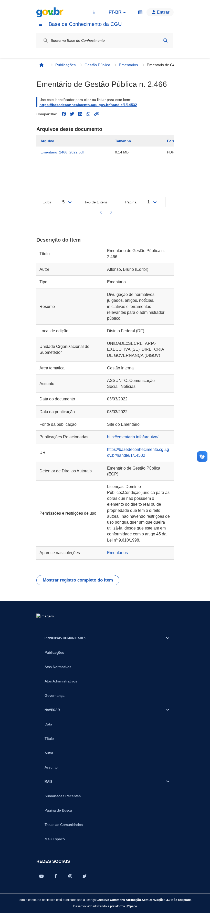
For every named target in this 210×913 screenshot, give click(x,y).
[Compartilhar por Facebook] (56, 876)
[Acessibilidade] (140, 12)
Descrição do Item (58, 240)
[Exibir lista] (70, 202)
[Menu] (40, 24)
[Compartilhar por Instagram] (70, 876)
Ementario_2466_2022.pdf (62, 152)
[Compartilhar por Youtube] (41, 876)
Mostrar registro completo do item (78, 580)
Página (130, 202)
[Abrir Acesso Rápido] (94, 12)
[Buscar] (165, 40)
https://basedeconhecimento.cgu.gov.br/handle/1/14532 (88, 105)
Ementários (128, 65)
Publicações (65, 65)
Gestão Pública (97, 65)
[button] (160, 12)
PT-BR (115, 12)
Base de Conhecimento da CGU (85, 24)
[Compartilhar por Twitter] (84, 876)
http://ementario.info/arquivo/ (132, 437)
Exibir (47, 202)
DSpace (131, 906)
